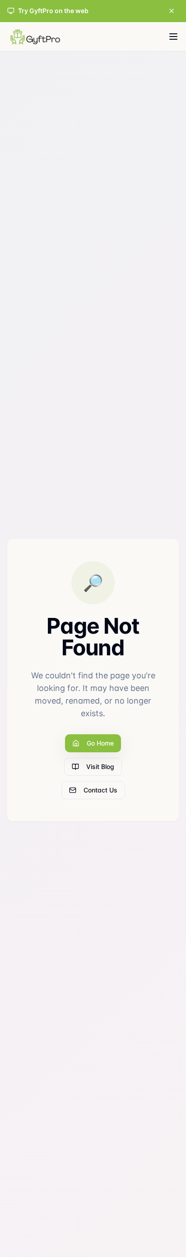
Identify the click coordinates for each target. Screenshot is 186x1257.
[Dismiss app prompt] (171, 11)
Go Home (100, 743)
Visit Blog (100, 766)
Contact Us (100, 790)
